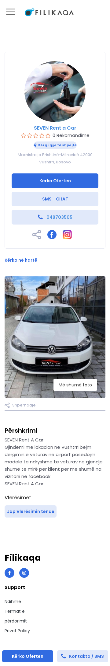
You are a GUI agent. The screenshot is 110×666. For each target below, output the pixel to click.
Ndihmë (13, 601)
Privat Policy (17, 631)
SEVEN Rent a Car (55, 127)
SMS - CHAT (55, 199)
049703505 (59, 217)
